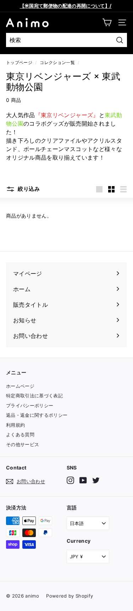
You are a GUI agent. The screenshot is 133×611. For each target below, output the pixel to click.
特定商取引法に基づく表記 (34, 395)
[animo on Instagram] (70, 480)
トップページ (19, 62)
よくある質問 (20, 434)
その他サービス (22, 444)
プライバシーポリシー (30, 405)
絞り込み (28, 188)
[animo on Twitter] (96, 480)
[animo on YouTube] (83, 480)
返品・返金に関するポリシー (37, 415)
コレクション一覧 (57, 62)
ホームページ (20, 386)
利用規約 (15, 425)
